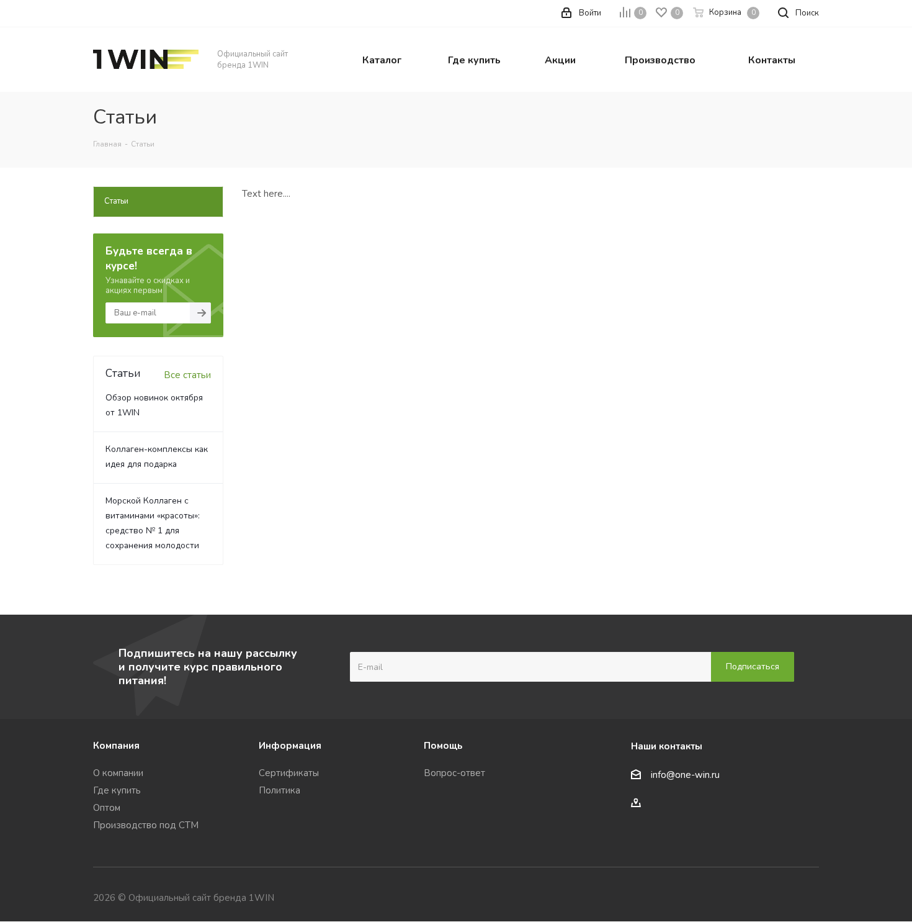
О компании (118, 773)
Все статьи (187, 375)
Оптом (106, 808)
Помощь (443, 745)
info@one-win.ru (685, 775)
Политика (279, 790)
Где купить (117, 790)
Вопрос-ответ (454, 773)
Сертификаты (289, 773)
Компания (116, 745)
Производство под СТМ (146, 825)
